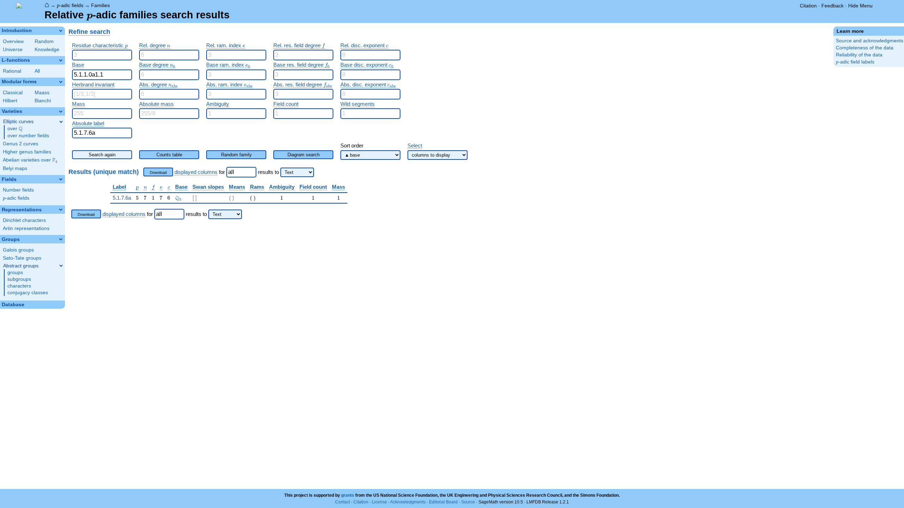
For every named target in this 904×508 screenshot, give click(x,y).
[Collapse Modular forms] (61, 82)
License (379, 502)
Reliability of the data (859, 55)
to (277, 172)
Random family (236, 154)
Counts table (169, 154)
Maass (42, 92)
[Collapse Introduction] (61, 31)
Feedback (832, 5)
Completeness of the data (864, 47)
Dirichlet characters (24, 220)
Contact (342, 502)
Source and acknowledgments (869, 40)
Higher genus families (27, 152)
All (37, 71)
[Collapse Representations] (61, 209)
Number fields (18, 190)
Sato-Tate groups (22, 258)
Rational (12, 71)
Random (44, 41)
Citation (808, 5)
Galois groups (18, 250)
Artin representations (26, 228)
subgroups (19, 279)
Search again (102, 154)
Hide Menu (860, 5)
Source (468, 502)
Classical (13, 92)
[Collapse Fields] (61, 179)
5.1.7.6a (122, 198)
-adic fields (70, 5)
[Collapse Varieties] (61, 111)
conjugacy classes (27, 292)
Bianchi (43, 100)
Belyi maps (15, 168)
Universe (13, 49)
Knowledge (47, 49)
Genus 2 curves (20, 143)
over (15, 128)
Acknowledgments (408, 502)
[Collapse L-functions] (61, 60)
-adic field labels (855, 62)
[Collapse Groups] (61, 239)
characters (19, 286)
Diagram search (303, 154)
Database (13, 304)
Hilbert (10, 100)
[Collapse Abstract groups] (61, 265)
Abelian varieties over (30, 160)
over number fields (28, 135)
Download (158, 172)
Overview (13, 41)
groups (15, 272)
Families (100, 5)
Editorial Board (443, 502)
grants (347, 495)
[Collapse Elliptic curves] (61, 122)
